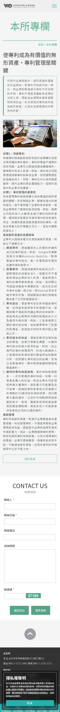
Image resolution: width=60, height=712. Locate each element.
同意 (30, 703)
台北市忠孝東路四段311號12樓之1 (26, 658)
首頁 (41, 44)
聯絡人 (8, 500)
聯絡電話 (9, 530)
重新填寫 (40, 610)
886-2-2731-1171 (42, 663)
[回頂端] (30, 634)
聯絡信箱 (9, 515)
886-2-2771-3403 (18, 663)
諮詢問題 (9, 546)
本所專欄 (51, 44)
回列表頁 (30, 459)
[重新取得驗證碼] (33, 595)
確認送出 (19, 610)
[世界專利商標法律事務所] (19, 6)
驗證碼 (8, 589)
